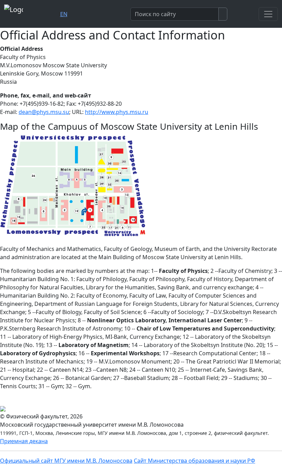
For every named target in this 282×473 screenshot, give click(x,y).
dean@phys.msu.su (44, 112)
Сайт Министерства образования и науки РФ (194, 460)
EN (63, 14)
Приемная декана (24, 441)
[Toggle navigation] (268, 14)
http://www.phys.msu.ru (116, 112)
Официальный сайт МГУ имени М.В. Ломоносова (66, 460)
